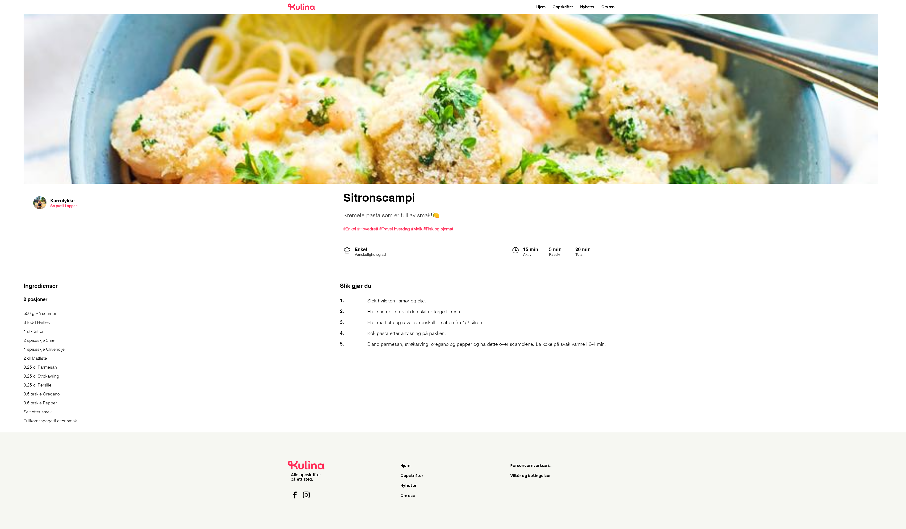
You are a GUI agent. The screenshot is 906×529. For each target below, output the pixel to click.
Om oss (407, 495)
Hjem (405, 465)
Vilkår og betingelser (530, 475)
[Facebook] (294, 495)
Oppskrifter (411, 475)
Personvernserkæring (532, 465)
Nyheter (408, 485)
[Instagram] (306, 495)
